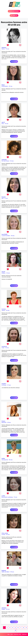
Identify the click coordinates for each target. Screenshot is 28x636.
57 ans (9, 385)
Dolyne (3, 421)
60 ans (8, 609)
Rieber (3, 85)
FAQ (9, 634)
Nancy (3, 49)
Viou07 (3, 271)
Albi (3, 198)
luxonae (4, 309)
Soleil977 (4, 383)
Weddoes (4, 47)
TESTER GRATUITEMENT (14, 11)
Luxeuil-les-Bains (6, 235)
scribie (3, 495)
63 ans (8, 534)
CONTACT (24, 634)
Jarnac (3, 310)
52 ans (7, 347)
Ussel (3, 347)
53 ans (12, 161)
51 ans (7, 49)
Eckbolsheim (5, 86)
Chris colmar (5, 533)
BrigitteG (4, 570)
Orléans (3, 273)
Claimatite (4, 159)
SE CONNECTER (14, 15)
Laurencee (4, 346)
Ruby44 (3, 197)
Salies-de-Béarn (5, 571)
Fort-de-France (5, 161)
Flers (3, 123)
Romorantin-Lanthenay (7, 497)
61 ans (6, 123)
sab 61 (3, 122)
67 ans (10, 86)
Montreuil (4, 422)
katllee (3, 458)
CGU (11, 634)
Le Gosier (4, 385)
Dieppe (3, 609)
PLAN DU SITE (17, 634)
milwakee (4, 608)
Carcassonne (5, 459)
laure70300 (4, 234)
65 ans (10, 459)
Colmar (3, 534)
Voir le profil (14, 61)
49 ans (12, 235)
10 (15, 630)
